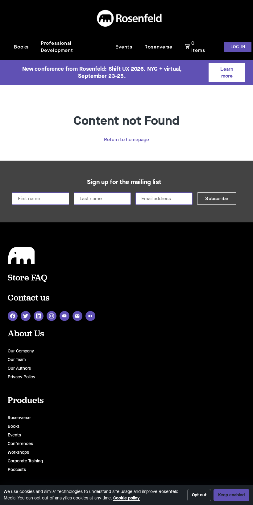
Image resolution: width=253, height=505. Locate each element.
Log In (237, 47)
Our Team (17, 360)
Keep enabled (231, 495)
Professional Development (57, 46)
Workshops (18, 452)
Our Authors (19, 368)
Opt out (199, 495)
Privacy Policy (21, 377)
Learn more (226, 72)
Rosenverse (158, 47)
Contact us (29, 297)
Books (21, 47)
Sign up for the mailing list (124, 182)
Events (123, 47)
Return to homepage (126, 139)
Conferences (20, 444)
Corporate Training (25, 461)
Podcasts (17, 470)
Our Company (21, 351)
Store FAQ (27, 277)
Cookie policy (126, 498)
